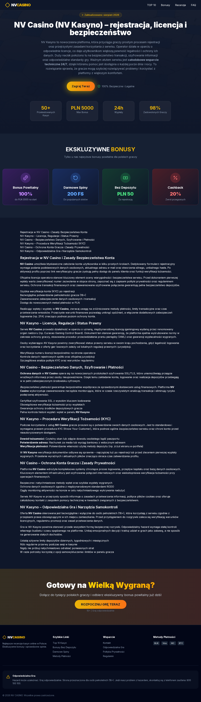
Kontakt (107, 643)
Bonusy (165, 5)
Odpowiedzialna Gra (113, 647)
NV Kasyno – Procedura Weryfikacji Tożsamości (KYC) (52, 243)
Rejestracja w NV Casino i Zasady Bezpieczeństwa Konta (53, 232)
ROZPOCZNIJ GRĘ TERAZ (100, 604)
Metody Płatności (62, 656)
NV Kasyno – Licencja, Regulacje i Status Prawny (49, 235)
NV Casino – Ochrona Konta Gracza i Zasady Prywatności (54, 247)
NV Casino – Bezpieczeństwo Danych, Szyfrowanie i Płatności (57, 239)
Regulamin (108, 656)
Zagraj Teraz (81, 86)
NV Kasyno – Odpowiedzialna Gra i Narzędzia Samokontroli (55, 251)
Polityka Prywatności (113, 651)
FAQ (193, 5)
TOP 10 (151, 5)
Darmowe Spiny (61, 651)
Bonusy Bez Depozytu (64, 647)
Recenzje (180, 5)
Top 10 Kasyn (60, 643)
